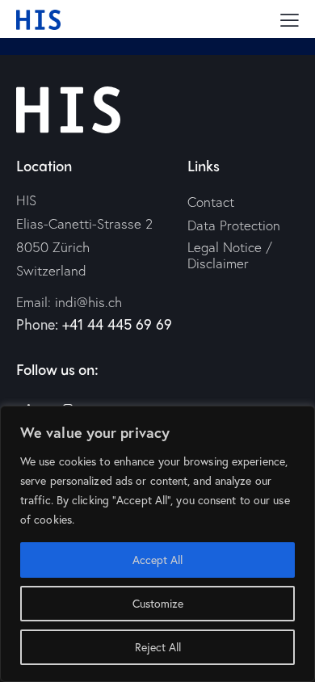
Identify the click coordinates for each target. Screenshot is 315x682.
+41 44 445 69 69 (117, 324)
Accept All (157, 559)
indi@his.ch (88, 302)
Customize (157, 603)
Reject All (158, 647)
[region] (157, 544)
